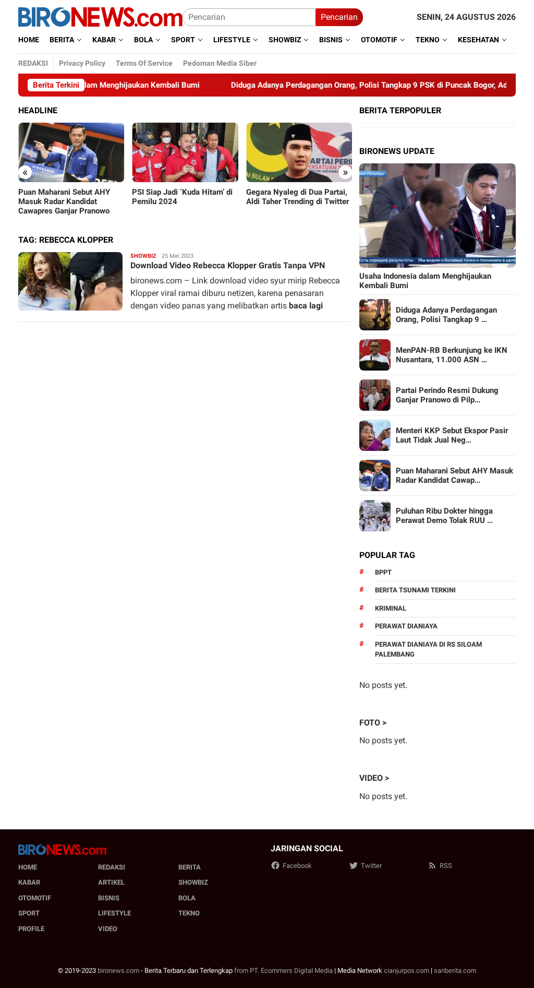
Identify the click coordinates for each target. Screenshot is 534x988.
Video (107, 929)
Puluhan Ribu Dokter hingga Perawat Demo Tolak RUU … (444, 515)
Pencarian (339, 17)
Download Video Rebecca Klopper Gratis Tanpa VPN (227, 265)
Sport (29, 913)
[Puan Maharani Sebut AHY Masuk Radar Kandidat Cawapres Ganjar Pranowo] (71, 152)
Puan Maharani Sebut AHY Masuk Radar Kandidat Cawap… (454, 475)
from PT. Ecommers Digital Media (283, 970)
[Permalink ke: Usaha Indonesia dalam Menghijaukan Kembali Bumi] (437, 215)
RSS (446, 866)
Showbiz (143, 256)
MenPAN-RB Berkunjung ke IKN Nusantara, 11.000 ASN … (451, 355)
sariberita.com (455, 970)
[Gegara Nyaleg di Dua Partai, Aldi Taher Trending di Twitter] (299, 152)
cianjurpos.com (406, 970)
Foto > (372, 723)
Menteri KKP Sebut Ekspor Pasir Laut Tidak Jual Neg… (452, 435)
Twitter (371, 866)
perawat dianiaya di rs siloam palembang (428, 649)
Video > (374, 778)
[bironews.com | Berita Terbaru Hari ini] (100, 16)
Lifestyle (114, 913)
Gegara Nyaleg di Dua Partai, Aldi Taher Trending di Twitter (297, 196)
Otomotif (34, 898)
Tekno (189, 913)
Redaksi (111, 867)
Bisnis (108, 898)
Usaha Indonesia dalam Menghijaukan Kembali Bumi (425, 280)
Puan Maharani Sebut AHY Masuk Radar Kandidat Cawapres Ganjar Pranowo (64, 201)
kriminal (390, 608)
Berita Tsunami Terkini (415, 590)
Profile (31, 929)
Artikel (111, 882)
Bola (187, 898)
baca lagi (306, 306)
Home (27, 867)
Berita (189, 867)
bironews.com (118, 970)
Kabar (29, 882)
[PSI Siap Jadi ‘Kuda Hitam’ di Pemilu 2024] (185, 152)
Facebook (297, 866)
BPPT (383, 572)
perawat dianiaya (406, 626)
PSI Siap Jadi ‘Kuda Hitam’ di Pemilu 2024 (182, 196)
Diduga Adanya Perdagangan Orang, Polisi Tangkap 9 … (446, 314)
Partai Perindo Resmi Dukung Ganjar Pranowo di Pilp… (447, 395)
